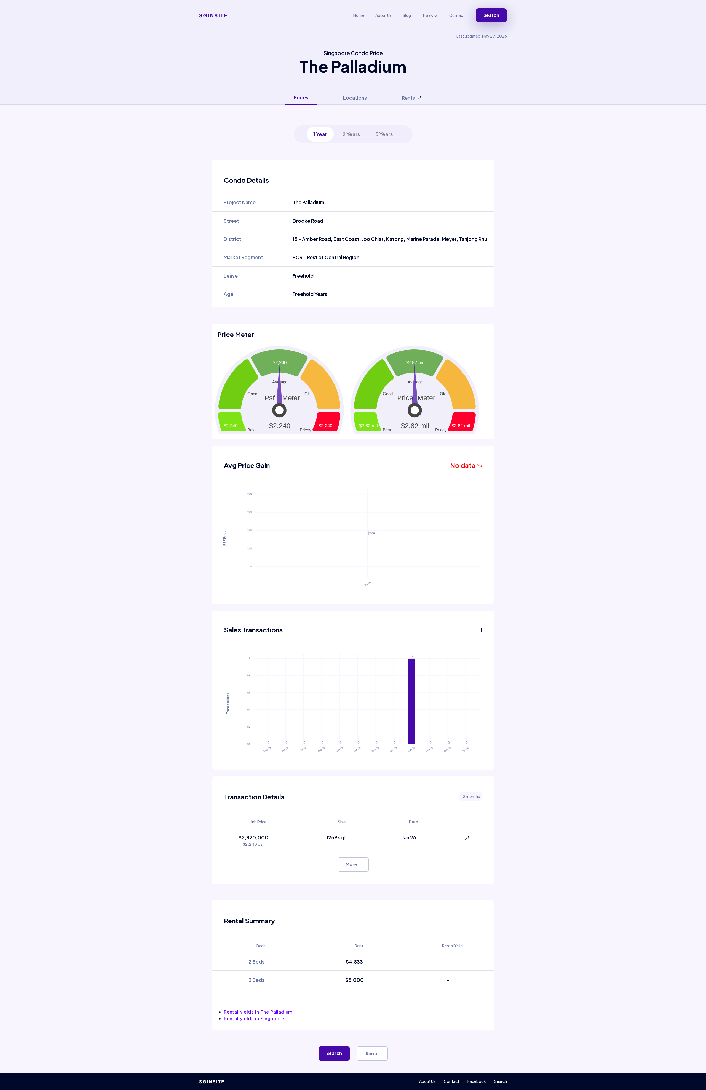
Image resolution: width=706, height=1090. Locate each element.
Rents (372, 1053)
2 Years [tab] (351, 134)
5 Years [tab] (384, 134)
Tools (428, 15)
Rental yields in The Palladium (258, 1012)
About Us (383, 15)
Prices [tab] (301, 97)
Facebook (476, 1081)
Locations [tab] (355, 97)
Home (358, 15)
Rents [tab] (408, 97)
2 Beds (256, 961)
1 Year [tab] (320, 134)
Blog (407, 15)
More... (354, 864)
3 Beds (256, 980)
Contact (457, 15)
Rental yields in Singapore (254, 1018)
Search (491, 15)
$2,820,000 (253, 840)
